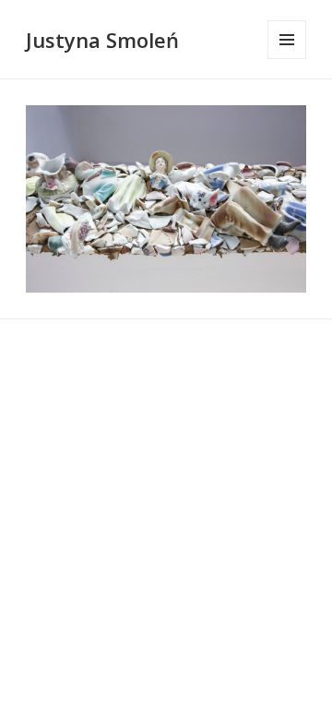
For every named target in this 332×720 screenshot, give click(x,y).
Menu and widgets (287, 58)
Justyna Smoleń (102, 40)
